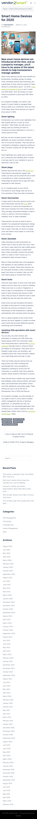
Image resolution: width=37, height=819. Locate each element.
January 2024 (8, 626)
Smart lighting (19, 419)
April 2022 (6, 693)
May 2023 (6, 647)
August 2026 (7, 546)
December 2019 (8, 769)
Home (5, 9)
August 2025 (7, 578)
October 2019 (8, 776)
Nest (25, 204)
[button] (31, 3)
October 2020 (8, 735)
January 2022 (8, 703)
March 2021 (7, 717)
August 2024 (7, 616)
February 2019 (8, 804)
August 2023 (7, 637)
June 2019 (6, 790)
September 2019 (9, 780)
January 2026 (8, 567)
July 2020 (6, 745)
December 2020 (9, 728)
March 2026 (7, 560)
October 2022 (8, 672)
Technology (5, 26)
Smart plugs (18, 422)
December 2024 (9, 602)
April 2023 (6, 651)
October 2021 (8, 707)
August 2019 (7, 783)
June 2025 (7, 585)
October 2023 (8, 630)
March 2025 (7, 595)
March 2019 (7, 801)
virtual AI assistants (10, 424)
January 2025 (8, 599)
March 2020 (7, 759)
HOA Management (9, 518)
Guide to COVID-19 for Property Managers (18, 442)
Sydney (18, 816)
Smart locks (7, 422)
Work (5, 532)
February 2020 (8, 762)
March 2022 (7, 696)
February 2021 (8, 721)
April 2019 (6, 797)
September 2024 (9, 612)
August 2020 (7, 742)
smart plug (29, 171)
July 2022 (6, 682)
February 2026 (8, 564)
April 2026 (6, 557)
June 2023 (7, 644)
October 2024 (8, 609)
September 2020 (9, 738)
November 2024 (9, 605)
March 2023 (7, 654)
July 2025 (6, 581)
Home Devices (6, 419)
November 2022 (9, 668)
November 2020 (9, 731)
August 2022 (7, 679)
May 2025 (6, 588)
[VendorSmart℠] (14, 3)
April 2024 (6, 619)
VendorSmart (9, 25)
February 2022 (8, 700)
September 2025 (9, 574)
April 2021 (6, 714)
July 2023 (6, 640)
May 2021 (6, 710)
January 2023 (8, 661)
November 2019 (8, 773)
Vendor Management (10, 528)
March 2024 (7, 623)
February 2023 (8, 658)
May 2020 (6, 752)
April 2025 (6, 592)
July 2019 (6, 787)
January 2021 (8, 724)
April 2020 (6, 755)
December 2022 (9, 665)
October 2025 (8, 571)
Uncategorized (8, 525)
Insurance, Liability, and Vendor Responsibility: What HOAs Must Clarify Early (17, 488)
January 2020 (8, 766)
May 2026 (6, 553)
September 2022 (9, 675)
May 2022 (6, 689)
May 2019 (6, 794)
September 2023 (9, 633)
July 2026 (6, 550)
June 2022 (7, 686)
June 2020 (7, 748)
